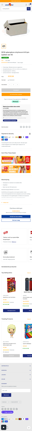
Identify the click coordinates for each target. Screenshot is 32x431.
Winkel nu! (14, 241)
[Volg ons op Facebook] (2, 409)
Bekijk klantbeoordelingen (10, 120)
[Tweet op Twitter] (27, 127)
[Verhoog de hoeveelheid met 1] (17, 84)
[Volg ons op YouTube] (14, 409)
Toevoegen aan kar (11, 310)
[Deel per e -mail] (29, 127)
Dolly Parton (6, 341)
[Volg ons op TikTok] (17, 409)
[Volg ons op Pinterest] (11, 409)
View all (29, 272)
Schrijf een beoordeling (16, 216)
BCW (2, 60)
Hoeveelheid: (4, 84)
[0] (29, 5)
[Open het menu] (2, 4)
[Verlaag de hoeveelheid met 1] (9, 84)
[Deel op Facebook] (21, 127)
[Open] (3, 427)
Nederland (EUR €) (14, 401)
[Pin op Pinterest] (24, 127)
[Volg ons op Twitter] (5, 409)
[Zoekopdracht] (29, 8)
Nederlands (4, 401)
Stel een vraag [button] (16, 220)
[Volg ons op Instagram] (8, 409)
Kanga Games (5, 295)
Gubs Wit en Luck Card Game (9, 297)
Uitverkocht (16, 90)
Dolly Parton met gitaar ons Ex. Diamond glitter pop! (9, 344)
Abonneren (6, 395)
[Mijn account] (26, 4)
